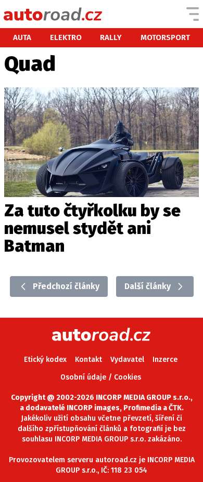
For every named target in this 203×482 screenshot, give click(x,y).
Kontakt (88, 359)
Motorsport (165, 37)
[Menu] (192, 14)
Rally (111, 37)
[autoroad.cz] (53, 14)
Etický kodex (45, 359)
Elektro (66, 37)
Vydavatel (127, 359)
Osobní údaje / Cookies (100, 377)
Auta (22, 37)
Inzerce (165, 359)
